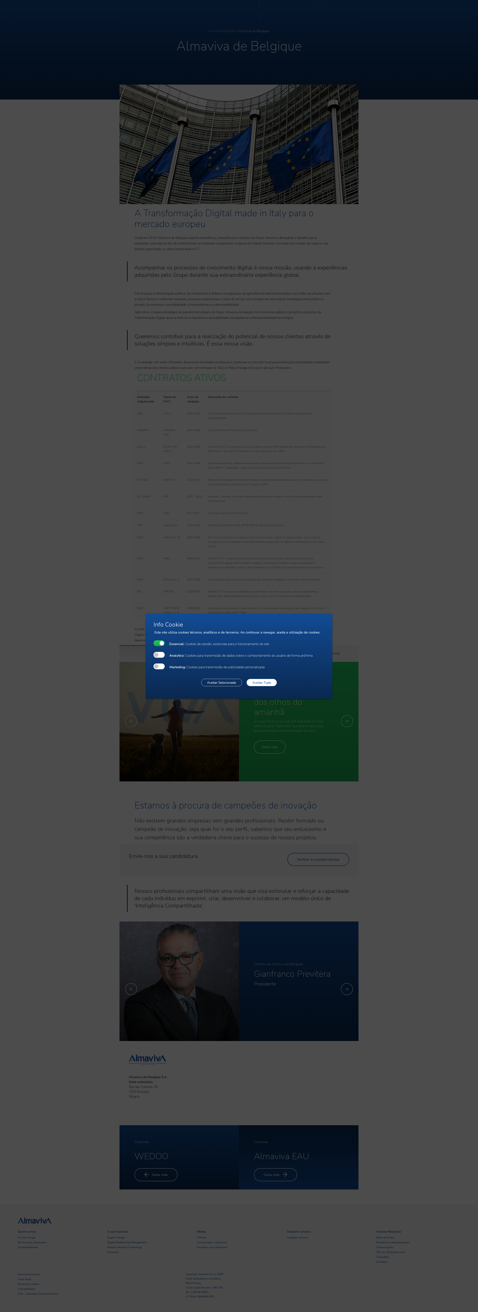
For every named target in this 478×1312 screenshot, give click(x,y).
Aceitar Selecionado (221, 682)
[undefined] (159, 643)
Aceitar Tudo (261, 682)
